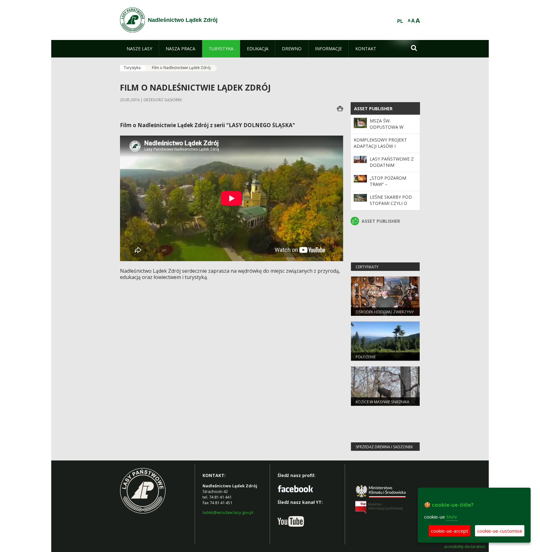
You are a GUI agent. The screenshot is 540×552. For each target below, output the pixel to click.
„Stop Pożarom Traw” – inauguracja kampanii (388, 187)
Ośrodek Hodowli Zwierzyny (385, 312)
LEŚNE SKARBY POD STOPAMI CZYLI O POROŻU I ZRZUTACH (392, 203)
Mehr (452, 517)
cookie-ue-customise (499, 531)
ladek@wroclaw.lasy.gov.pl (227, 512)
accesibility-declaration (464, 547)
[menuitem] (139, 48)
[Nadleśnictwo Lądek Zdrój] (132, 19)
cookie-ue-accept (449, 531)
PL (400, 21)
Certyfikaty (367, 267)
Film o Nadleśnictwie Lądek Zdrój (181, 67)
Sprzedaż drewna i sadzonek (384, 447)
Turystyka (132, 67)
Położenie (366, 357)
